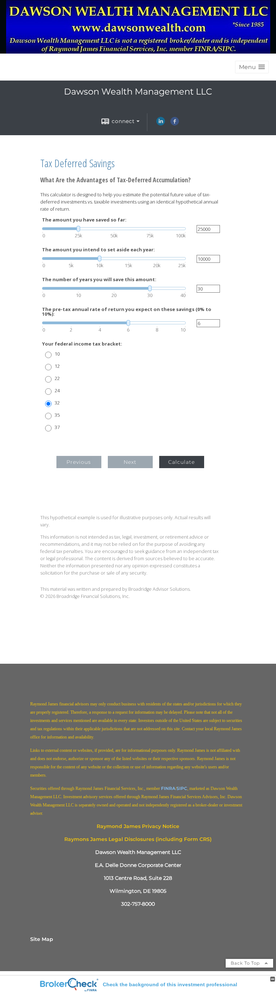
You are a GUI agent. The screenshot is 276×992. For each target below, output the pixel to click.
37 (57, 427)
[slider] (114, 228)
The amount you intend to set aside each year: (98, 249)
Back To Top (246, 963)
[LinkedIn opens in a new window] (160, 123)
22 (57, 378)
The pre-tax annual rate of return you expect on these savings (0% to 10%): (126, 311)
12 (57, 366)
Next (130, 462)
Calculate (181, 462)
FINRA (168, 788)
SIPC (181, 788)
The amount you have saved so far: (84, 220)
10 (57, 354)
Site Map (41, 939)
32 (57, 403)
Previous (78, 462)
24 (57, 390)
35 (57, 415)
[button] (252, 67)
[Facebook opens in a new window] (174, 123)
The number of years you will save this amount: (99, 279)
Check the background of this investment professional (170, 984)
